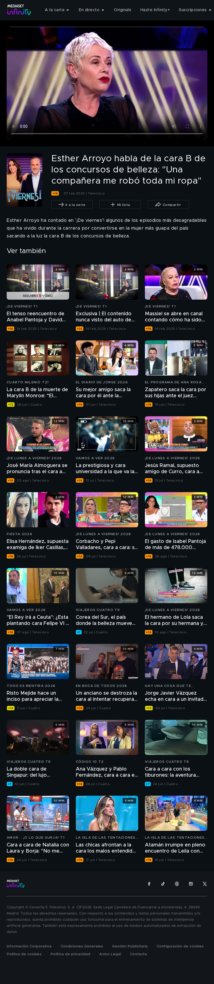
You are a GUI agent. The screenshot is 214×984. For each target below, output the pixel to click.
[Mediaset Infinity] (19, 10)
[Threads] (176, 883)
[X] (204, 883)
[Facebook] (149, 883)
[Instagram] (190, 883)
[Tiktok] (163, 883)
